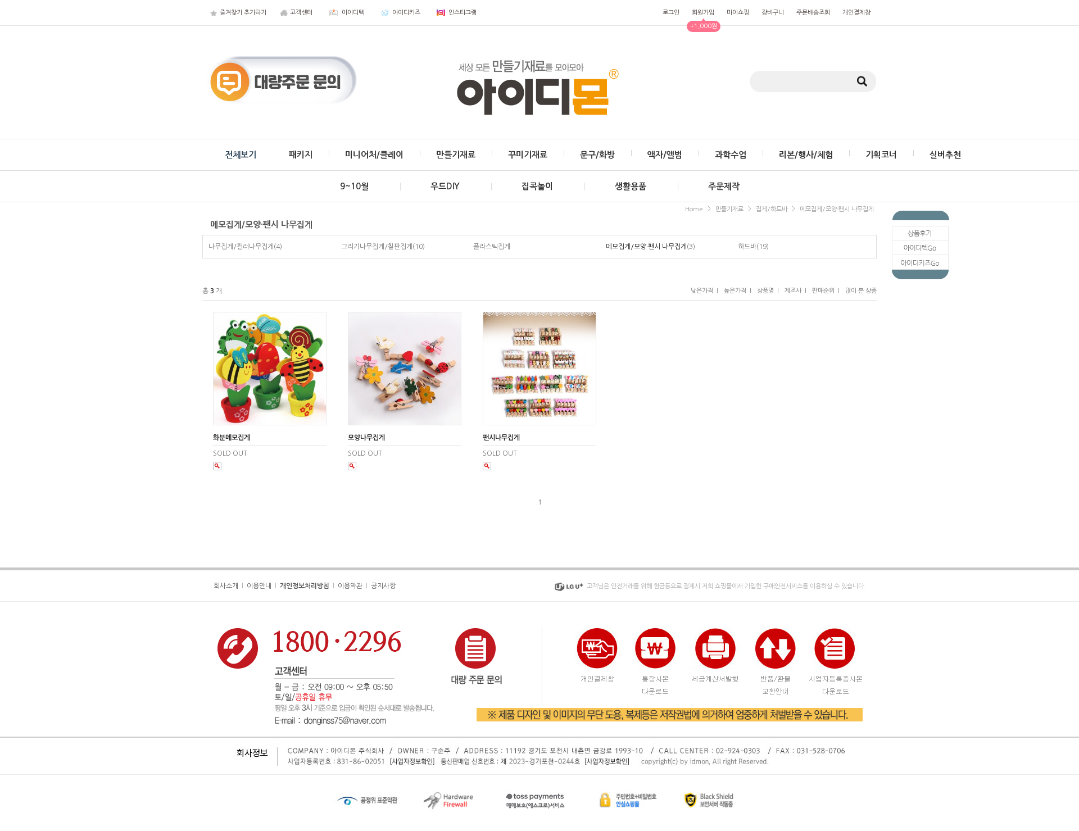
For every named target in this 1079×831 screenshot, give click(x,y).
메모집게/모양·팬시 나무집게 (837, 209)
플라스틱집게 (491, 246)
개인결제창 (856, 13)
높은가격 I (737, 291)
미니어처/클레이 (374, 155)
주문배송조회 (813, 13)
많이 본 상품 (861, 291)
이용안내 (259, 586)
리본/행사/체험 (806, 155)
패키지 (300, 155)
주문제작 (724, 186)
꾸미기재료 (527, 155)
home (694, 209)
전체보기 (240, 155)
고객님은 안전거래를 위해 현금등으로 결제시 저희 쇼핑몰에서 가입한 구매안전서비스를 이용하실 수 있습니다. (726, 586)
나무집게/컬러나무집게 (241, 246)
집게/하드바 (771, 209)
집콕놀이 (537, 186)
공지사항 (383, 586)
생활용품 (630, 186)
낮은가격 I (704, 291)
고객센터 (301, 13)
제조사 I (795, 291)
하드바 (747, 246)
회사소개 (226, 586)
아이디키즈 (406, 13)
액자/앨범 (664, 155)
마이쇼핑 (738, 13)
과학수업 (730, 155)
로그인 (671, 13)
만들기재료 (455, 155)
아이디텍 (353, 13)
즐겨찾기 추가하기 (243, 13)
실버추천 (945, 155)
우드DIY (445, 186)
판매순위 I (826, 291)
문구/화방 (597, 155)
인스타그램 (462, 13)
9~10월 (354, 186)
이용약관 (350, 586)
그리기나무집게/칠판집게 (376, 246)
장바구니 (772, 13)
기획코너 (881, 155)
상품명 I (768, 291)
